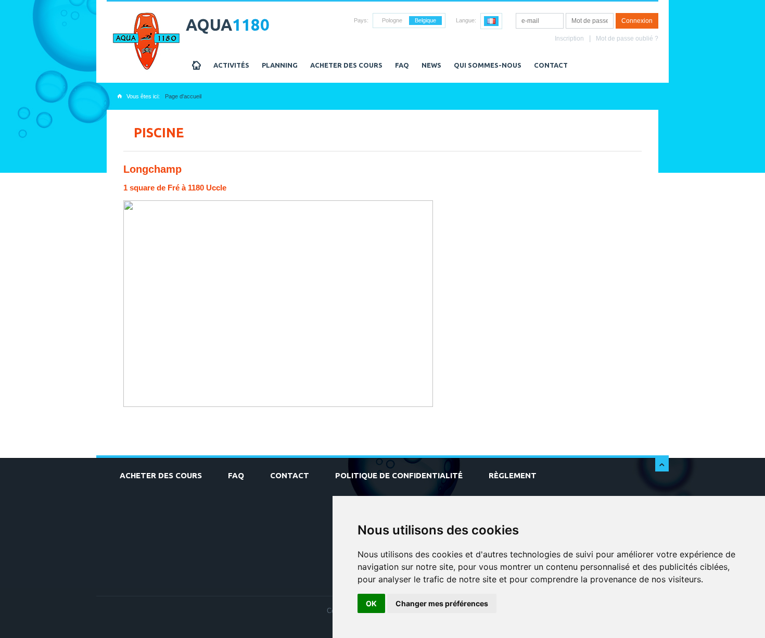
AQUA (228, 25)
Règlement (513, 475)
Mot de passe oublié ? (627, 38)
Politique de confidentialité (399, 475)
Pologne (392, 20)
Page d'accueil (183, 96)
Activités (231, 65)
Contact (551, 65)
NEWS (431, 65)
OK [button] (371, 603)
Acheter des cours (346, 65)
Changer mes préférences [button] (442, 603)
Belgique (425, 20)
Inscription (569, 38)
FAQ (402, 65)
